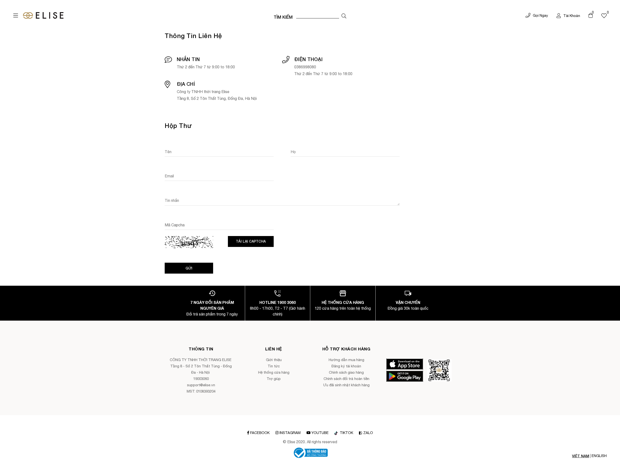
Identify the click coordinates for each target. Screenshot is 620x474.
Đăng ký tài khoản (346, 366)
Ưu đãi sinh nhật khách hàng (346, 385)
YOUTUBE (320, 432)
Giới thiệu (274, 360)
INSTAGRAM (290, 432)
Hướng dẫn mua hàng (346, 360)
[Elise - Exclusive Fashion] (43, 15)
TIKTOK (346, 433)
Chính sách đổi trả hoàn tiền (346, 379)
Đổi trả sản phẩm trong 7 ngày (212, 314)
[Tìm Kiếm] (343, 16)
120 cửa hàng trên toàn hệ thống (343, 308)
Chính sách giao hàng (346, 372)
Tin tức (274, 366)
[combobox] (317, 15)
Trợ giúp (274, 379)
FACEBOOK (260, 432)
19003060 (201, 379)
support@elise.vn (201, 385)
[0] (604, 15)
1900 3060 (286, 302)
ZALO (368, 433)
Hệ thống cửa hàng (273, 372)
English (599, 456)
